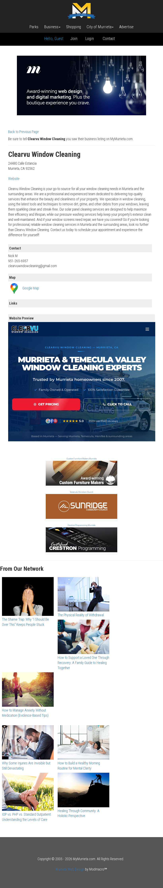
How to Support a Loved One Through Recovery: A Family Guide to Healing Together (83, 662)
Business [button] (51, 26)
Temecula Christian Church (81, 492)
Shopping (73, 26)
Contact (109, 38)
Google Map (30, 288)
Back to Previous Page (23, 132)
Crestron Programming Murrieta (81, 525)
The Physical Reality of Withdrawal (81, 615)
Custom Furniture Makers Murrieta (81, 458)
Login (89, 38)
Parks (33, 26)
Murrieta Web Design (70, 869)
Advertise (126, 26)
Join (73, 38)
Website (13, 179)
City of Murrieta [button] (99, 26)
